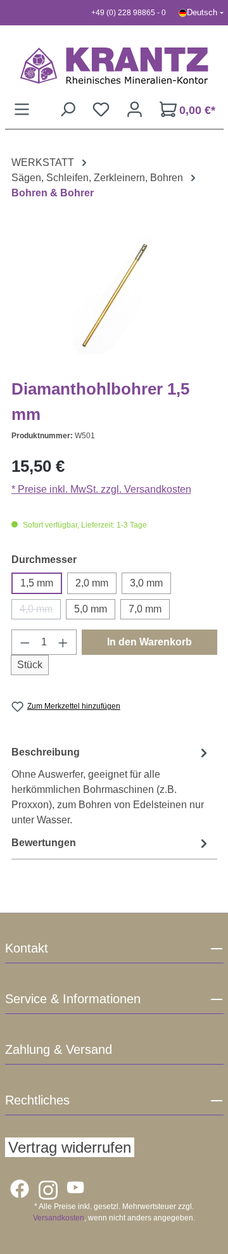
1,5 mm (36, 583)
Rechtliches (37, 1100)
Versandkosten (58, 1217)
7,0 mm (145, 609)
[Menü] (22, 109)
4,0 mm (40, 611)
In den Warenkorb (149, 641)
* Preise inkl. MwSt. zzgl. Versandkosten (101, 489)
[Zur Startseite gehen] (114, 65)
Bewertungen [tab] (43, 842)
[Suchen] (67, 109)
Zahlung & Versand (58, 1049)
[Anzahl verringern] (24, 642)
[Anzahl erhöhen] (63, 642)
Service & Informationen (73, 999)
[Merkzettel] (101, 109)
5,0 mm (90, 609)
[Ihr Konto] (134, 109)
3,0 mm (146, 583)
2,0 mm (91, 583)
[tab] (111, 785)
